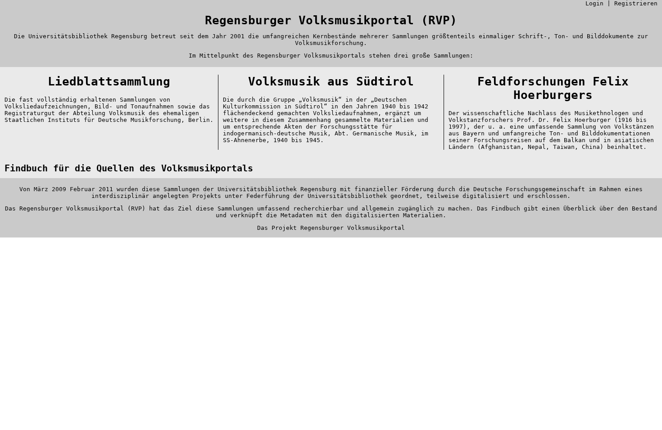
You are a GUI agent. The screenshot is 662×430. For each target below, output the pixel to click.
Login (594, 3)
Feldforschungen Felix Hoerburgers (553, 88)
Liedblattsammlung (109, 81)
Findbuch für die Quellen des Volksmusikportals (129, 168)
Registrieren (635, 3)
